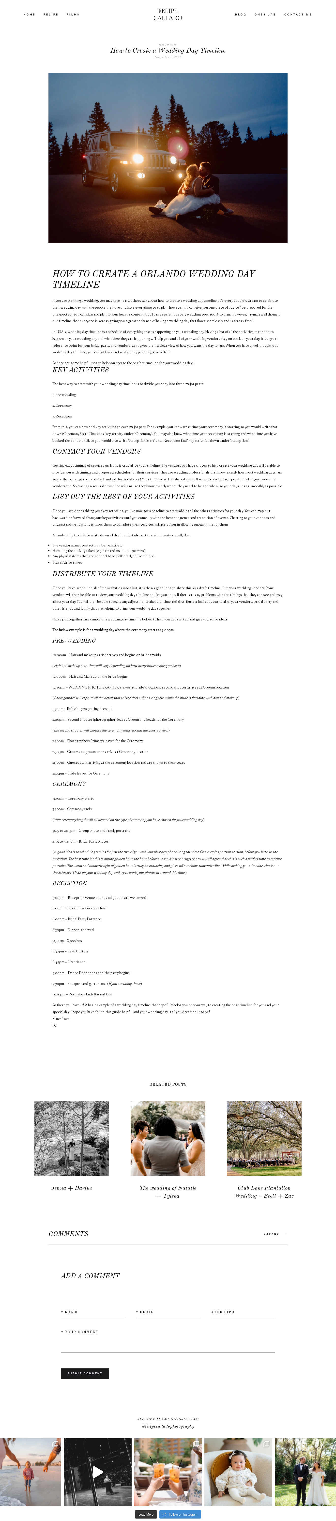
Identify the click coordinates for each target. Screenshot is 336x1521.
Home (30, 15)
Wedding (168, 45)
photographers (189, 858)
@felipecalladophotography (168, 1426)
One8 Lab (265, 15)
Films (73, 15)
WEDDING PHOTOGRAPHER (94, 687)
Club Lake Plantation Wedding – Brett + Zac (264, 1150)
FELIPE (51, 15)
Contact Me (298, 15)
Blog (241, 15)
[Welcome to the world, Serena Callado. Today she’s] (238, 1472)
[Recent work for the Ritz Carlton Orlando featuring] (168, 1472)
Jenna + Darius (71, 1150)
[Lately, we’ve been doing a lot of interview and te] (98, 1472)
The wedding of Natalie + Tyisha (168, 1150)
